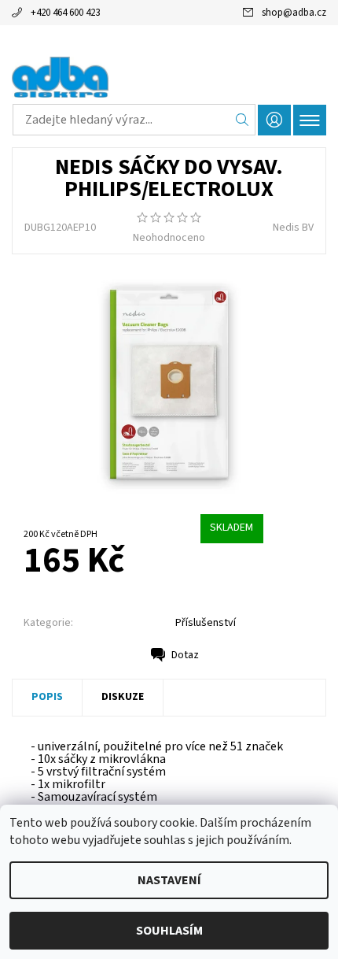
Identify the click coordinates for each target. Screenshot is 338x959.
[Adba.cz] (169, 77)
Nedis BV (293, 227)
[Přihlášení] (274, 120)
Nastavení (169, 880)
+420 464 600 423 (65, 13)
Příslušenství (205, 623)
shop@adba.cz (294, 13)
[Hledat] (242, 119)
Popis (47, 697)
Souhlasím (169, 930)
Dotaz (185, 655)
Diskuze (122, 697)
